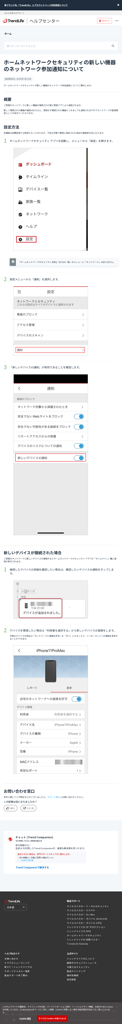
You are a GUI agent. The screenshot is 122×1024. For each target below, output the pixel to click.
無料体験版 (73, 975)
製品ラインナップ (76, 971)
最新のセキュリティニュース (82, 962)
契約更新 (71, 979)
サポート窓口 (53, 797)
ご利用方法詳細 (26, 860)
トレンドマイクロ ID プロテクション (86, 927)
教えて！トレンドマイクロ (18, 966)
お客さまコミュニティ (78, 966)
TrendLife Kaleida (77, 943)
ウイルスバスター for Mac (81, 914)
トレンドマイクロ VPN (79, 931)
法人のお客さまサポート (14, 13)
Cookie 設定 (25, 1018)
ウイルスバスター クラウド (81, 910)
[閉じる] (117, 1007)
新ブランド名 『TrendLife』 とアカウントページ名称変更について (36, 5)
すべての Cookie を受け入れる (52, 1018)
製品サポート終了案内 (16, 975)
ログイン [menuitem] (106, 20)
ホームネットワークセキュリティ (84, 935)
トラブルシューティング (17, 962)
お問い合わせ (11, 958)
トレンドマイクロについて (81, 958)
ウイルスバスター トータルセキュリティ (88, 906)
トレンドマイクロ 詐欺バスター (83, 939)
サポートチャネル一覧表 (17, 971)
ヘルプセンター (44, 21)
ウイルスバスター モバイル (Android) (87, 918)
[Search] (113, 46)
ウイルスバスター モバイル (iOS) (84, 922)
